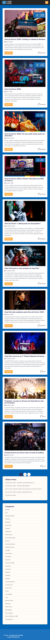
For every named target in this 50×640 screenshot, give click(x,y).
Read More (8, 52)
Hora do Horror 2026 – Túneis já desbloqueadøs (17, 485)
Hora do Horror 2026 (13, 89)
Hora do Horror (9, 584)
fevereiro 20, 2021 (10, 226)
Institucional (8, 588)
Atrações (7, 519)
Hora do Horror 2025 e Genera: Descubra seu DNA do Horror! (24, 180)
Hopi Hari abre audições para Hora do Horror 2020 (24, 312)
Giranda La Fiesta (9, 547)
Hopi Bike (7, 550)
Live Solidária (8, 594)
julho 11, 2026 (9, 91)
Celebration (8, 531)
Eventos (7, 541)
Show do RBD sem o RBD (11, 616)
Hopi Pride (7, 566)
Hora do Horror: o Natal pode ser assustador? (23, 224)
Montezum (8, 603)
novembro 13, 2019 (10, 358)
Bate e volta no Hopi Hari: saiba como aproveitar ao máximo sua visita (23, 489)
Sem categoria (9, 613)
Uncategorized (9, 619)
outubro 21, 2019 (10, 405)
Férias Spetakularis (10, 544)
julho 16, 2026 (9, 41)
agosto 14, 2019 (10, 455)
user (44, 371)
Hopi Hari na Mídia (9, 563)
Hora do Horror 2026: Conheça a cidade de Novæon (25, 39)
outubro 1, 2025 (9, 183)
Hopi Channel (8, 553)
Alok (6, 512)
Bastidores (8, 522)
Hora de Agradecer (10, 581)
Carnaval (7, 528)
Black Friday (8, 525)
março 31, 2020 (9, 314)
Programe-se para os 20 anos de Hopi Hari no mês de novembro (24, 402)
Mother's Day (8, 606)
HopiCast (7, 572)
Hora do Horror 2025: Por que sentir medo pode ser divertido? (25, 135)
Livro (6, 597)
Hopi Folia (7, 559)
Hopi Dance (8, 556)
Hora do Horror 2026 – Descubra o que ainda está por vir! (19, 482)
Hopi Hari (43, 52)
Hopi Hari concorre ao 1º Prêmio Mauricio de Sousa (24, 356)
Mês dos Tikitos (9, 600)
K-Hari (7, 591)
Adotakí (7, 509)
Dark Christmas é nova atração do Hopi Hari (22, 268)
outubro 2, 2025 (10, 138)
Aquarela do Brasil (9, 515)
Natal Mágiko (8, 610)
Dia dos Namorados (10, 537)
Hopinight (7, 575)
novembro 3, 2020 (10, 270)
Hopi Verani (8, 569)
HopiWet (7, 578)
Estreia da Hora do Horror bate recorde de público (24, 453)
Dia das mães (8, 534)
